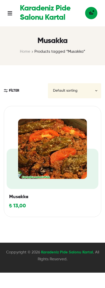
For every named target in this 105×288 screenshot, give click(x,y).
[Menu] (14, 13)
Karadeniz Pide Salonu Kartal (67, 252)
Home (25, 52)
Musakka (18, 197)
